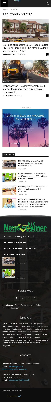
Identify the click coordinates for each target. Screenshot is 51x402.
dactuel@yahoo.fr (16, 366)
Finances (6, 41)
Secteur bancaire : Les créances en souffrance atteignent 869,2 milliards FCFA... (31, 272)
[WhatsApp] (34, 298)
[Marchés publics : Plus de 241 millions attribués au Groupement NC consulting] (9, 190)
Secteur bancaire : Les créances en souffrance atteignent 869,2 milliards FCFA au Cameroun (32, 176)
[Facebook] (16, 298)
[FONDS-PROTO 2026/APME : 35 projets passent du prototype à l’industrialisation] (9, 164)
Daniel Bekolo (7, 95)
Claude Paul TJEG (8, 54)
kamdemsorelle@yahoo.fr (19, 380)
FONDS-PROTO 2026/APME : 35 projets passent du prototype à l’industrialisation (30, 163)
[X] (28, 298)
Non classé (6, 82)
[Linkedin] (22, 298)
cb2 (19, 396)
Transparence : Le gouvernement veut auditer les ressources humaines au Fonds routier (23, 89)
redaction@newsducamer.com (14, 369)
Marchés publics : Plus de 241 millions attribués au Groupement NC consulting (32, 189)
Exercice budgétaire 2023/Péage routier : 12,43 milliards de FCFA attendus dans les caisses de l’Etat (25, 48)
